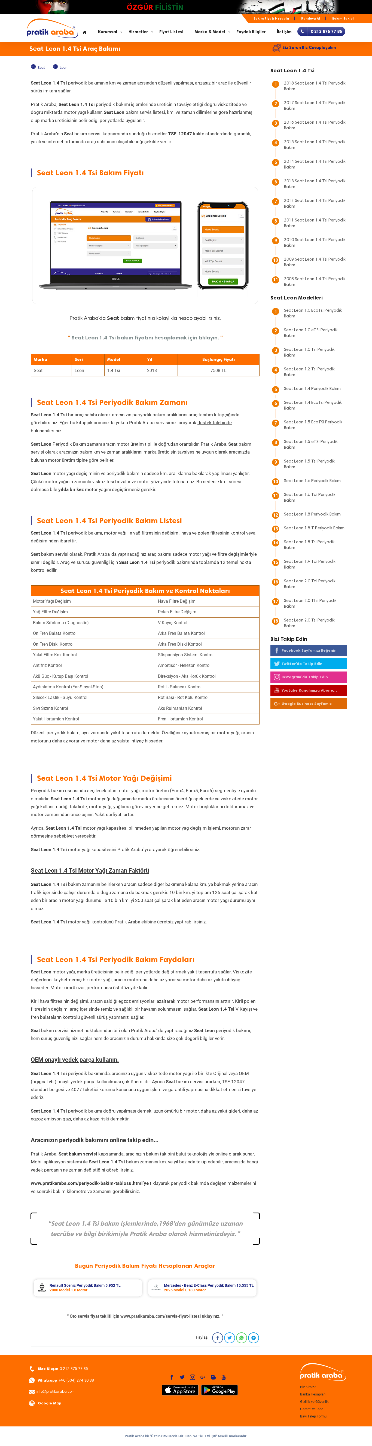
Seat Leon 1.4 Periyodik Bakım (312, 389)
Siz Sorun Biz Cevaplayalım (309, 47)
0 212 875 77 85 (63, 1368)
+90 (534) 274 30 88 (66, 1380)
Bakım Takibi (343, 18)
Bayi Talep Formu (313, 1416)
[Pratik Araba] (322, 1372)
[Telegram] (253, 1337)
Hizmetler (138, 31)
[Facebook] (217, 1337)
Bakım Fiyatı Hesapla (271, 18)
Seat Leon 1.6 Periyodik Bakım (312, 481)
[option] (88, 1288)
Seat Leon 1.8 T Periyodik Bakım (314, 528)
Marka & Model (210, 31)
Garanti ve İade (311, 1409)
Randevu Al (310, 18)
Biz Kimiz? (308, 1387)
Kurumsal (107, 31)
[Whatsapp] (241, 1337)
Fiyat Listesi (171, 31)
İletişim (284, 31)
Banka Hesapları (312, 1394)
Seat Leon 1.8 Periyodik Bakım (312, 514)
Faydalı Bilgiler (251, 31)
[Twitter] (229, 1337)
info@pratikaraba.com (55, 1392)
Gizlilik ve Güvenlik (314, 1402)
